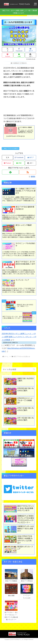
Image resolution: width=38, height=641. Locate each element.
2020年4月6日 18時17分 (10, 342)
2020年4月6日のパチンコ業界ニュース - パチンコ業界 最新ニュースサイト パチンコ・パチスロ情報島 (19, 337)
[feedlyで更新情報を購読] (10, 172)
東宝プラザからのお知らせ (11, 148)
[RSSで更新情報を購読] (27, 172)
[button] (30, 55)
